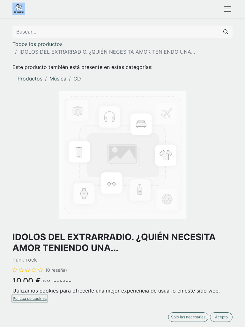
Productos (30, 78)
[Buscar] (226, 32)
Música (57, 78)
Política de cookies (30, 298)
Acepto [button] (221, 317)
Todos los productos (37, 44)
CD (77, 78)
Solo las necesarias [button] (188, 317)
